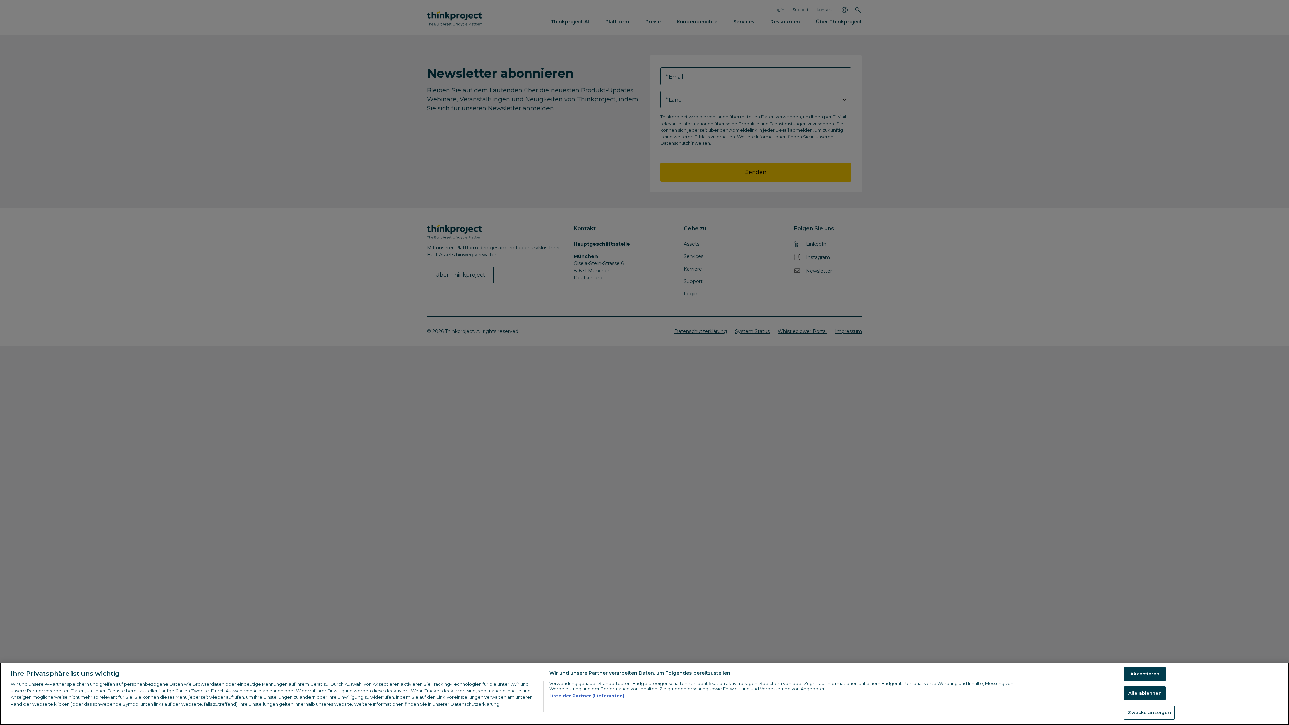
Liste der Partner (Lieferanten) (586, 695)
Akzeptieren (1144, 673)
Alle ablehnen (1145, 693)
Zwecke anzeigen (1149, 712)
